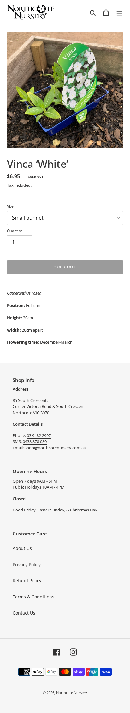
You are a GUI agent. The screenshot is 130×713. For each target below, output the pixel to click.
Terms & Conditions (33, 597)
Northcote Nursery (71, 692)
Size (10, 206)
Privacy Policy (27, 564)
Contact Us (24, 613)
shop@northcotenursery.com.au (55, 448)
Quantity (14, 231)
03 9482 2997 (39, 435)
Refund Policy (27, 581)
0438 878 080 (35, 441)
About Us (22, 548)
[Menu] (119, 12)
